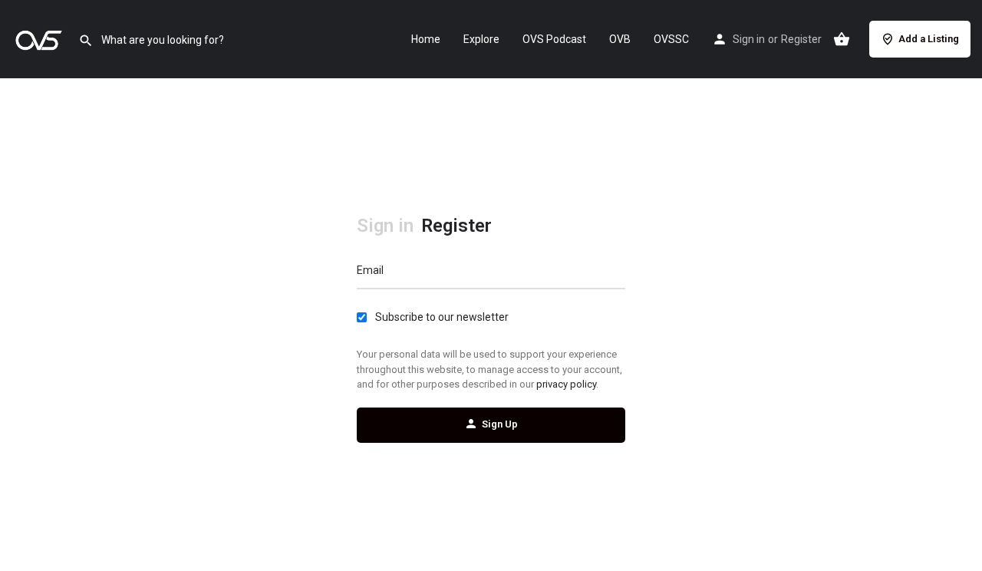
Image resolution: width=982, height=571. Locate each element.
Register (801, 39)
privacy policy (566, 384)
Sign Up (500, 424)
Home (425, 39)
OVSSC (671, 39)
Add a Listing (928, 39)
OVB (620, 39)
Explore (481, 39)
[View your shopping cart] (841, 39)
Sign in (749, 39)
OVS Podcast (554, 39)
